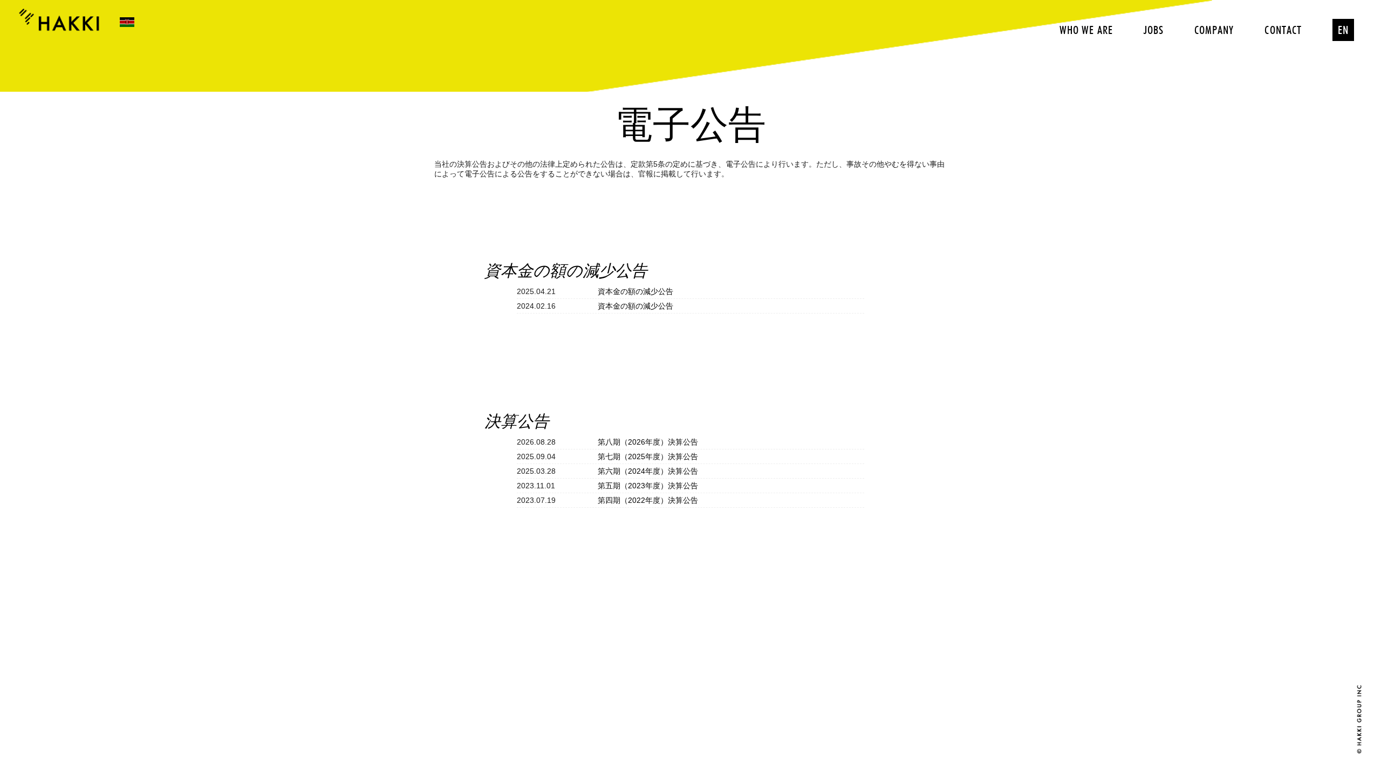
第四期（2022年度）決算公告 (648, 500)
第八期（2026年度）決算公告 (648, 442)
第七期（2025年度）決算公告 (648, 456)
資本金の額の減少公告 (635, 291)
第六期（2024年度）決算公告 (648, 471)
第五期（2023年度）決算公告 (648, 485)
